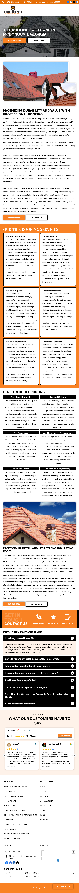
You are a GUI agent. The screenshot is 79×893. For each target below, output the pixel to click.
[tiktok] (74, 2)
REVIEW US (53, 623)
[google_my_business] (77, 2)
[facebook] (68, 2)
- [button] (43, 854)
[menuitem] (21, 787)
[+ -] (58, 862)
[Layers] (73, 852)
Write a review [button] (64, 736)
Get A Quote (67, 623)
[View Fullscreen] (43, 858)
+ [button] (43, 852)
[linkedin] (71, 2)
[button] (74, 9)
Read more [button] (11, 766)
